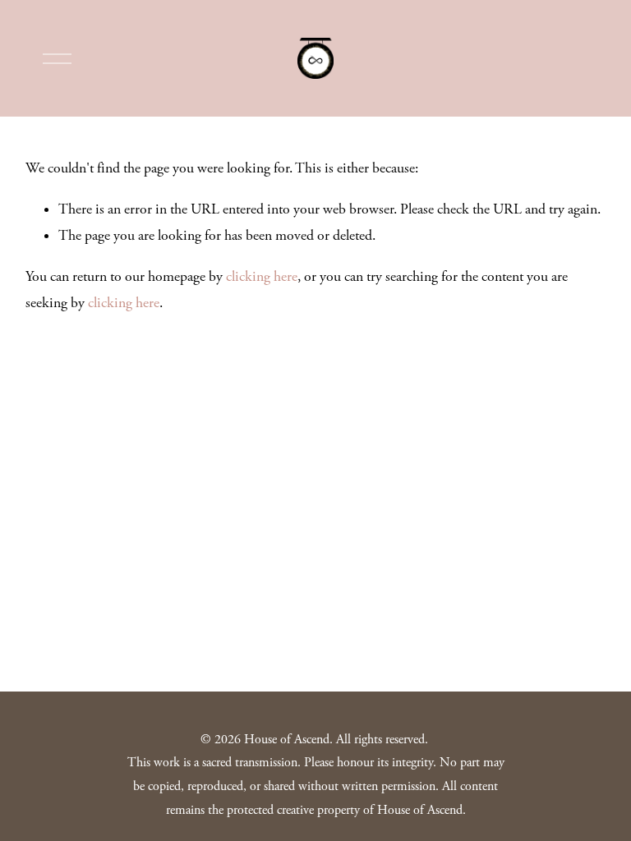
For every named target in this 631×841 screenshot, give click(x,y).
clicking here (261, 277)
